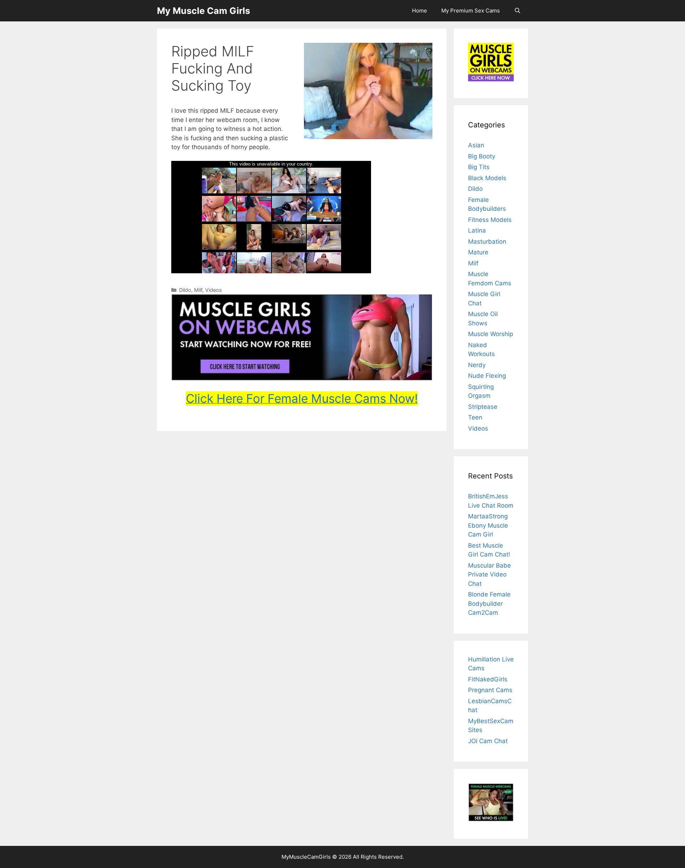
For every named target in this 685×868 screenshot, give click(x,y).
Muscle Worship (490, 333)
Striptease (482, 406)
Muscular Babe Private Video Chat (489, 574)
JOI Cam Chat (488, 741)
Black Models (487, 178)
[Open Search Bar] (517, 10)
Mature (478, 252)
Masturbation (487, 241)
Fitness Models (490, 219)
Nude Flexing (487, 375)
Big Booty (481, 156)
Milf (198, 290)
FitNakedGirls (487, 679)
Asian (476, 145)
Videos (213, 290)
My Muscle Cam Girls (203, 10)
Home (419, 10)
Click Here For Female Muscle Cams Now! (302, 398)
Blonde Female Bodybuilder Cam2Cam (489, 603)
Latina (477, 230)
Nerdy (477, 365)
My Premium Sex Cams (470, 10)
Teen (475, 417)
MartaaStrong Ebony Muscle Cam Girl (488, 525)
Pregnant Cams (490, 690)
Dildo (185, 290)
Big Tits (478, 167)
